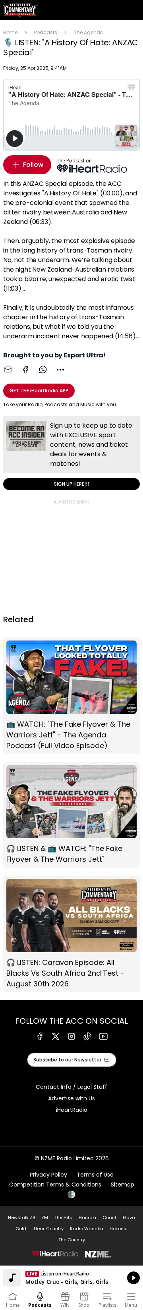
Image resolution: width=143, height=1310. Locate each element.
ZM (44, 1217)
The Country (71, 1240)
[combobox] (60, 369)
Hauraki (87, 1217)
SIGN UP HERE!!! (71, 453)
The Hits (63, 1217)
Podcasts (45, 32)
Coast (109, 1217)
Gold (20, 1228)
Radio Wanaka (86, 1228)
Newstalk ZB (21, 1217)
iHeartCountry (48, 1228)
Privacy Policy (48, 1175)
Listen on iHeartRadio (71, 1278)
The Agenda (89, 32)
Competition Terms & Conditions (55, 1184)
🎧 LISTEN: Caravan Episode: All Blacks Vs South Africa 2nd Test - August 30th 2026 (71, 934)
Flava (129, 1217)
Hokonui (119, 1228)
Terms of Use (95, 1175)
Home (10, 32)
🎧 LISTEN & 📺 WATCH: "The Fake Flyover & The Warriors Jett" (71, 815)
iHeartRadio (71, 1110)
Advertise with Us (71, 1098)
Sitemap (122, 1184)
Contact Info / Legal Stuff (71, 1087)
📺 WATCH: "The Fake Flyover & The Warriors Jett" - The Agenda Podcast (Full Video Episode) (71, 695)
